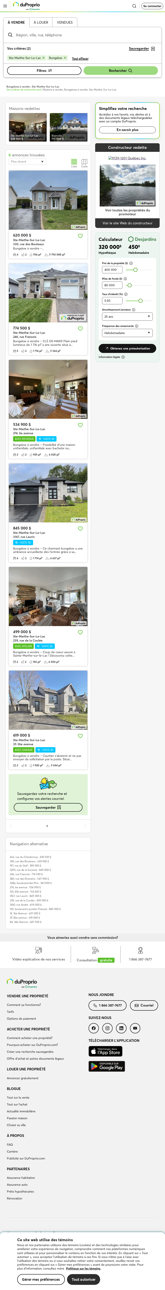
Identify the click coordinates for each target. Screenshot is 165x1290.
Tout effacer (80, 58)
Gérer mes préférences (41, 1279)
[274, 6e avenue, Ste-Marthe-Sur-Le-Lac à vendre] (48, 389)
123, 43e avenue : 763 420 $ (25, 891)
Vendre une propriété (27, 996)
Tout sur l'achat (17, 1104)
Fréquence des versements (118, 326)
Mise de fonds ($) (112, 278)
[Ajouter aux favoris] (80, 236)
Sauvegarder (46, 807)
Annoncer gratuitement (22, 1078)
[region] (82, 1261)
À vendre (16, 22)
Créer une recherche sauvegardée (30, 1052)
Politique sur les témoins (83, 1268)
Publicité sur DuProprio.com (26, 1158)
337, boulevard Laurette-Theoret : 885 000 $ (35, 909)
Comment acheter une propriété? (29, 1038)
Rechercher (118, 70)
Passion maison (17, 1118)
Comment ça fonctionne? (24, 1005)
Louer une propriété (26, 1069)
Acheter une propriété (28, 1029)
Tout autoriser (83, 1279)
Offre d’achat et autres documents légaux (35, 1059)
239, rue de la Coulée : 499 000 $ (29, 900)
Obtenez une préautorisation (130, 348)
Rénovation (14, 1198)
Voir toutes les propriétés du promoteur (127, 212)
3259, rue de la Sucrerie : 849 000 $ (30, 869)
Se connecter (152, 6)
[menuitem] (48, 1008)
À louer (41, 22)
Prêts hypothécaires (20, 1191)
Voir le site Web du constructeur (127, 223)
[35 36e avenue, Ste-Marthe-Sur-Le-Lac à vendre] (48, 700)
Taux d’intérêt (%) (112, 294)
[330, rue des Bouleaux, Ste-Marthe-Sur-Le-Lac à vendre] (48, 200)
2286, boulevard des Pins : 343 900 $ (31, 883)
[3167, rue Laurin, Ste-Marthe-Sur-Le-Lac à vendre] (48, 493)
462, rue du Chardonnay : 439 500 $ (30, 857)
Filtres (41, 70)
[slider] (135, 270)
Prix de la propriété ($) (115, 263)
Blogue (14, 1089)
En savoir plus (127, 130)
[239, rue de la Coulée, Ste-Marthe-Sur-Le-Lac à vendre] (48, 596)
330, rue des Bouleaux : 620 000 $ (29, 861)
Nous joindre (101, 995)
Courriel (147, 1005)
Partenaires (18, 1169)
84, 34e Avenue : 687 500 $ (25, 922)
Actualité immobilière (21, 1111)
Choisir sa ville (16, 1125)
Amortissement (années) (116, 309)
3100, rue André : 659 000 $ (26, 904)
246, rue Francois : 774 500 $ (26, 874)
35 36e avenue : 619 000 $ (25, 917)
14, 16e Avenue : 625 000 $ (25, 913)
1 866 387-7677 (110, 1005)
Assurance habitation (21, 1178)
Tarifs (10, 1012)
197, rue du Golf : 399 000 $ (25, 865)
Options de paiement (21, 1019)
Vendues (65, 22)
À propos (15, 1135)
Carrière (12, 1151)
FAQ (10, 1145)
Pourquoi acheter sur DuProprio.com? (32, 1045)
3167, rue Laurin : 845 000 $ (25, 895)
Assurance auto (17, 1185)
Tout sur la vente (18, 1097)
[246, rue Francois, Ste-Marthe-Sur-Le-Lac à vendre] (48, 293)
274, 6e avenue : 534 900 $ (25, 887)
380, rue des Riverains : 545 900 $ (29, 878)
